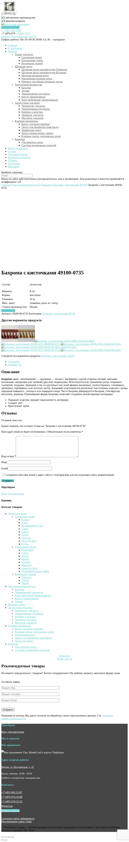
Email (4, 468)
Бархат (25, 559)
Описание (14, 361)
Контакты (13, 166)
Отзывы (12, 160)
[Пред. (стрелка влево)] (2, 839)
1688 (20, 33)
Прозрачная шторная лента (37, 78)
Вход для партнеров (12, 493)
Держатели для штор (33, 105)
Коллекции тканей (32, 63)
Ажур (25, 522)
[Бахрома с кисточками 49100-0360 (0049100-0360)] (91, 350)
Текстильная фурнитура (28, 84)
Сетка (25, 543)
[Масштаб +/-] (12, 836)
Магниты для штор (32, 118)
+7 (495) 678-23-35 (11, 801)
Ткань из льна (29, 568)
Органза (26, 537)
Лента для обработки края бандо (40, 127)
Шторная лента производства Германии (44, 69)
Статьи (12, 151)
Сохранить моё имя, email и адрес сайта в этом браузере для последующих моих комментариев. (60, 474)
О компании (15, 48)
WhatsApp (7, 806)
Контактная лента (25, 634)
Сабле (25, 528)
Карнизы (20, 139)
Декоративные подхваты (36, 93)
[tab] (68, 361)
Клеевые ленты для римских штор (41, 136)
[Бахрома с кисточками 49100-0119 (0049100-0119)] (31, 350)
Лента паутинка (24, 641)
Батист (25, 531)
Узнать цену (8, 310)
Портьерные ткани (32, 60)
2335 (27, 33)
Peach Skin (27, 550)
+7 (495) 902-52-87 (11, 792)
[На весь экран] (9, 836)
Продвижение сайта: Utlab (16, 821)
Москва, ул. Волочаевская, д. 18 (17, 767)
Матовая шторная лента (35, 75)
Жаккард (27, 565)
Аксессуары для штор (27, 102)
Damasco (26, 577)
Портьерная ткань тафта (35, 571)
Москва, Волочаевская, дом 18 (18, 36)
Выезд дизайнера (18, 148)
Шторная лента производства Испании (44, 72)
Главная (12, 45)
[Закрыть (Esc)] (2, 836)
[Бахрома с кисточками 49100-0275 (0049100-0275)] (26, 341)
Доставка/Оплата (18, 154)
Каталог (12, 51)
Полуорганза (29, 540)
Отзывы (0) (14, 364)
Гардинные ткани (32, 57)
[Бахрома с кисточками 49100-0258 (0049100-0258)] (9, 341)
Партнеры (14, 163)
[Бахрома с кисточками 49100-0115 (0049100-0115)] (31, 344)
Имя (3, 462)
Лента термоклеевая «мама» (38, 133)
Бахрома (26, 87)
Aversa (25, 580)
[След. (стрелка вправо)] (6, 839)
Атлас (25, 556)
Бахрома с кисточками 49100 (70, 184)
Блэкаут (26, 562)
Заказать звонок (10, 27)
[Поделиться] (6, 836)
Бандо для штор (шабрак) (36, 124)
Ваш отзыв (8, 456)
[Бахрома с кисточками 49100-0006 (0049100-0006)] (65, 341)
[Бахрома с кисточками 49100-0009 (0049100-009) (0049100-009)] (39, 347)
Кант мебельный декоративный (40, 99)
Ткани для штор (24, 54)
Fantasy (26, 519)
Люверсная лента (31, 130)
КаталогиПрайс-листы (64, 657)
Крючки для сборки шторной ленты (42, 81)
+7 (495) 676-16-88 (11, 797)
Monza (25, 583)
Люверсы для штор (32, 115)
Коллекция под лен (33, 525)
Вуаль (25, 534)
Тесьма (25, 90)
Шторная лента (23, 66)
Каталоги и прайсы (19, 157)
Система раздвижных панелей (39, 145)
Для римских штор (32, 142)
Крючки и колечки (32, 112)
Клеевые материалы (26, 121)
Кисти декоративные (34, 96)
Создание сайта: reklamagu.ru (17, 818)
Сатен (25, 553)
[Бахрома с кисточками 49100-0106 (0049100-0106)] (91, 344)
